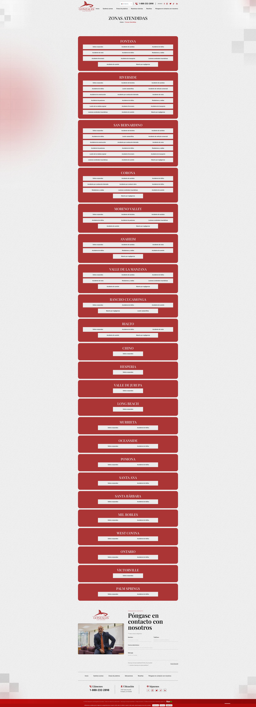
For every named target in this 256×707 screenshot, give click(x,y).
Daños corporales (98, 47)
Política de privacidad (147, 663)
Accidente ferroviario (98, 58)
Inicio (97, 9)
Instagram (167, 3)
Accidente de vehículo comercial (158, 89)
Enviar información (174, 663)
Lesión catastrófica (128, 89)
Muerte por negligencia (143, 64)
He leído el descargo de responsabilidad (139, 665)
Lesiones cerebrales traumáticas (158, 58)
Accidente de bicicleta (128, 83)
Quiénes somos (108, 9)
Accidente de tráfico (158, 47)
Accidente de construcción (98, 95)
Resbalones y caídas (158, 53)
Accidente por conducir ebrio (128, 184)
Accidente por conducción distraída (128, 95)
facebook (164, 3)
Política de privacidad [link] (150, 701)
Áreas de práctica (122, 9)
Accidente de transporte (128, 58)
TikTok (174, 3)
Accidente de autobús (128, 47)
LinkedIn (177, 3)
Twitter (170, 3)
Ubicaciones (129, 676)
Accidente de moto (97, 53)
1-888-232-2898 (146, 4)
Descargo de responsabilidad (134, 663)
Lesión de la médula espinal (98, 106)
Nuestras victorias (137, 9)
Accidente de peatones (98, 100)
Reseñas (149, 9)
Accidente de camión (113, 64)
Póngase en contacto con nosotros (166, 9)
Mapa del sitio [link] (139, 701)
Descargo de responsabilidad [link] (128, 701)
